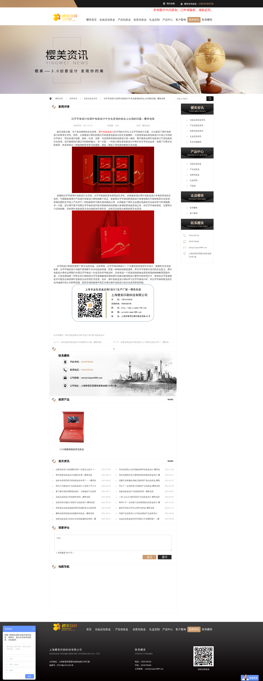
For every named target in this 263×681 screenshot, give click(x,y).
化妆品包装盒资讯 (197, 120)
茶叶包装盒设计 (106, 132)
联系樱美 (207, 19)
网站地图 (171, 4)
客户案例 (181, 19)
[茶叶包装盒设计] (113, 192)
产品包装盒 (124, 19)
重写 (164, 557)
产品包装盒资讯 (196, 125)
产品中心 (167, 19)
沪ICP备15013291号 (65, 665)
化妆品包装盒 (107, 19)
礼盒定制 (154, 19)
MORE (170, 400)
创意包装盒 (140, 19)
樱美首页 (91, 19)
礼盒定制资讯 (195, 136)
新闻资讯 (194, 19)
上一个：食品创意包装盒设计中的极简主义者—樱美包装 (78, 342)
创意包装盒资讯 (90, 99)
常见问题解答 (195, 142)
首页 (89, 629)
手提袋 (193, 186)
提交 (149, 557)
